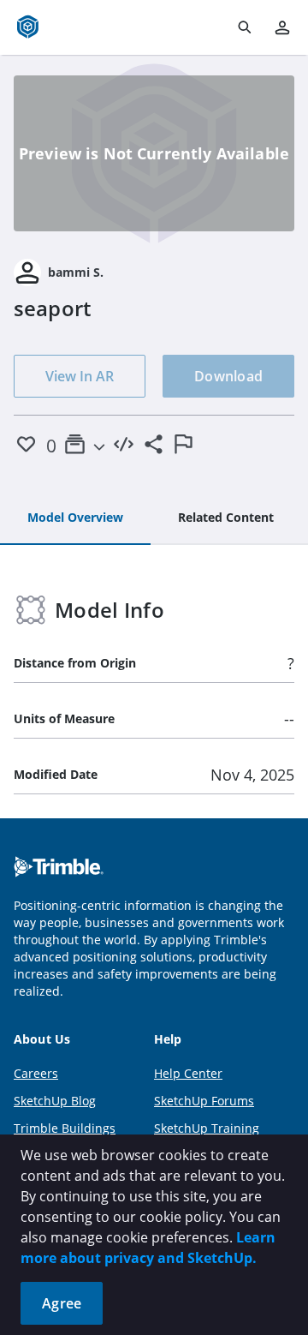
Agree (61, 1303)
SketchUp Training (206, 1128)
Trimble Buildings (65, 1128)
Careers (36, 1073)
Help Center (188, 1073)
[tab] (75, 518)
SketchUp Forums (204, 1101)
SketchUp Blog (55, 1101)
